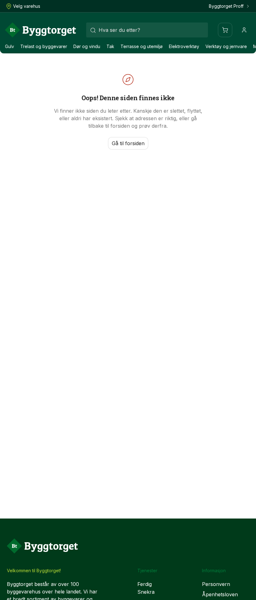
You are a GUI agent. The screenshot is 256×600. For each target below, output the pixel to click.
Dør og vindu (86, 46)
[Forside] (40, 29)
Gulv (9, 46)
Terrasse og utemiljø (142, 46)
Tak (110, 46)
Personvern (216, 584)
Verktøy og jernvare (226, 46)
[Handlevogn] (225, 30)
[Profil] (244, 30)
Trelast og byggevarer (43, 46)
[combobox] (147, 29)
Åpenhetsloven (220, 594)
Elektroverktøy (184, 46)
